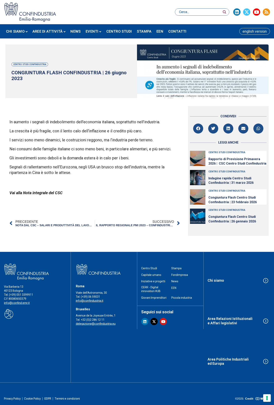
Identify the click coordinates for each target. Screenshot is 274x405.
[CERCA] (224, 12)
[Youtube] (256, 12)
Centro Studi (149, 268)
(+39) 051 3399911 (21, 294)
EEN (159, 31)
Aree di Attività (47, 31)
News (75, 31)
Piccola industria (181, 297)
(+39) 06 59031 (90, 296)
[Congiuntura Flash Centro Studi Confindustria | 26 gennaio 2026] (197, 216)
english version (255, 31)
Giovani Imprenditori (153, 297)
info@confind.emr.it (17, 303)
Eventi (92, 31)
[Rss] (266, 12)
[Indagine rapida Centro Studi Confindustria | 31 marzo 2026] (197, 177)
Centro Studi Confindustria (29, 64)
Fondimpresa (179, 274)
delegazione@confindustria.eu (96, 324)
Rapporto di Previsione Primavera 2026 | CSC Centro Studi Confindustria (237, 161)
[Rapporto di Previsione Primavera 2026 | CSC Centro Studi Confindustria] (197, 158)
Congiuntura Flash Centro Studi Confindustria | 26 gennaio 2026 (232, 219)
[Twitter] (246, 12)
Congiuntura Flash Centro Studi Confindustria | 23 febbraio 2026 (232, 200)
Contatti (177, 31)
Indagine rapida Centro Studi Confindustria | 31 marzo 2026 (231, 180)
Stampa (144, 31)
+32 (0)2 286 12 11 (93, 319)
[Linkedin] (237, 12)
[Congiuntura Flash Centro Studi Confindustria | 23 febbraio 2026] (197, 196)
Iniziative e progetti (153, 281)
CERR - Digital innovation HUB (150, 289)
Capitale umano (151, 274)
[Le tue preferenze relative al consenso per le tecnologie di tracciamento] (267, 398)
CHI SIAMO (15, 31)
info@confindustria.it (89, 300)
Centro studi (119, 31)
